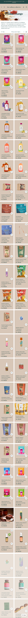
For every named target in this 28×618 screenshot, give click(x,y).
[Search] (4, 7)
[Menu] (1, 7)
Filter (3, 31)
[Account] (23, 7)
